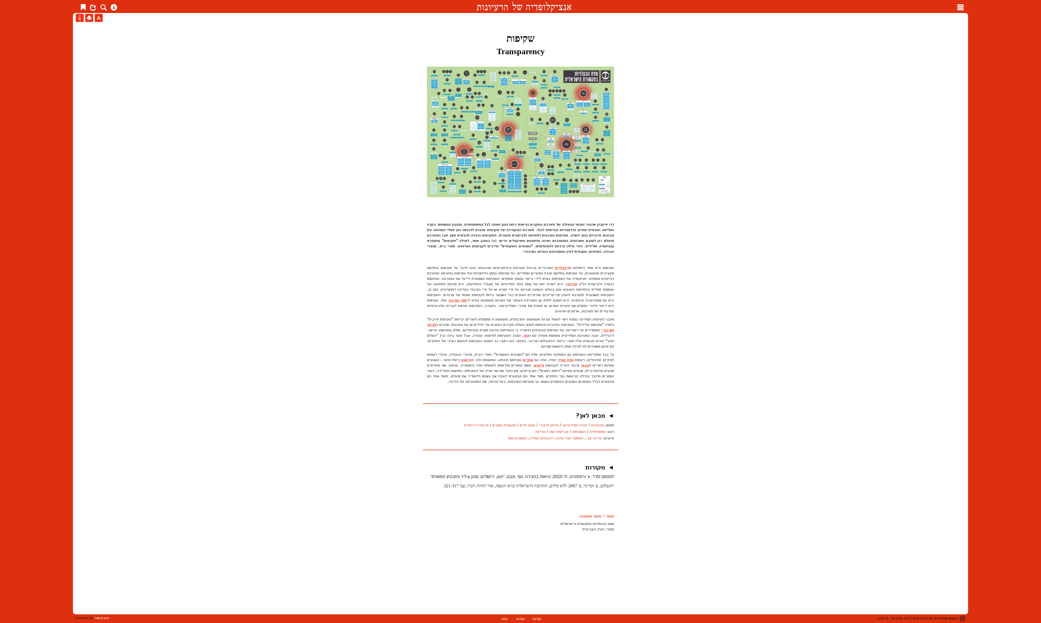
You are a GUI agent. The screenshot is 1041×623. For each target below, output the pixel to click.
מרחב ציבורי (548, 425)
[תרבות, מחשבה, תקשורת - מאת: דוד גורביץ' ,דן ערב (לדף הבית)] (523, 6)
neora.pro (102, 618)
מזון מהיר (566, 359)
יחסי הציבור (458, 300)
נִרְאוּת (466, 359)
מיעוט (539, 365)
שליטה (540, 431)
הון (526, 335)
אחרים (528, 359)
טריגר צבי (594, 438)
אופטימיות (597, 431)
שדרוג (572, 284)
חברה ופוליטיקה (574, 425)
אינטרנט (597, 425)
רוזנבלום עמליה (541, 438)
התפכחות (579, 431)
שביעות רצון (559, 431)
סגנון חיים (527, 425)
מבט (585, 365)
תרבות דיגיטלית (476, 425)
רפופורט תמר (517, 438)
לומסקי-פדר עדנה (569, 438)
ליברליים (562, 267)
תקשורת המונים (504, 425)
